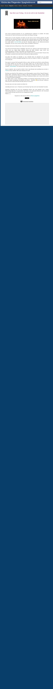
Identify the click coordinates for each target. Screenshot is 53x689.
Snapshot (25, 5)
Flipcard (6, 5)
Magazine (11, 5)
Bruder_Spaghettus (35, 95)
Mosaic (16, 5)
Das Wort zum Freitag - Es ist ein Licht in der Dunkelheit (27, 13)
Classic (2, 5)
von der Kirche (17, 42)
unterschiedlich (13, 66)
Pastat (6, 70)
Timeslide (30, 5)
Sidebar (20, 5)
